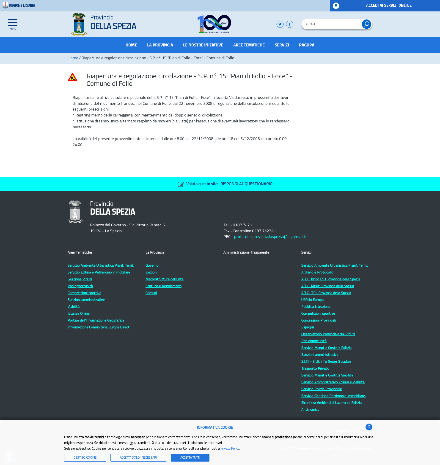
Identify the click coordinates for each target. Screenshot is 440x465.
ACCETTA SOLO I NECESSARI (138, 458)
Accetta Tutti (190, 458)
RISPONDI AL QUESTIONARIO (246, 184)
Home (73, 58)
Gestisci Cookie (85, 458)
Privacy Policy (229, 449)
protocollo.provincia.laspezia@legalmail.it (270, 237)
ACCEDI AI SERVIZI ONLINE (389, 6)
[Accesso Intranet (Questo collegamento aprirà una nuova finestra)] (336, 5)
